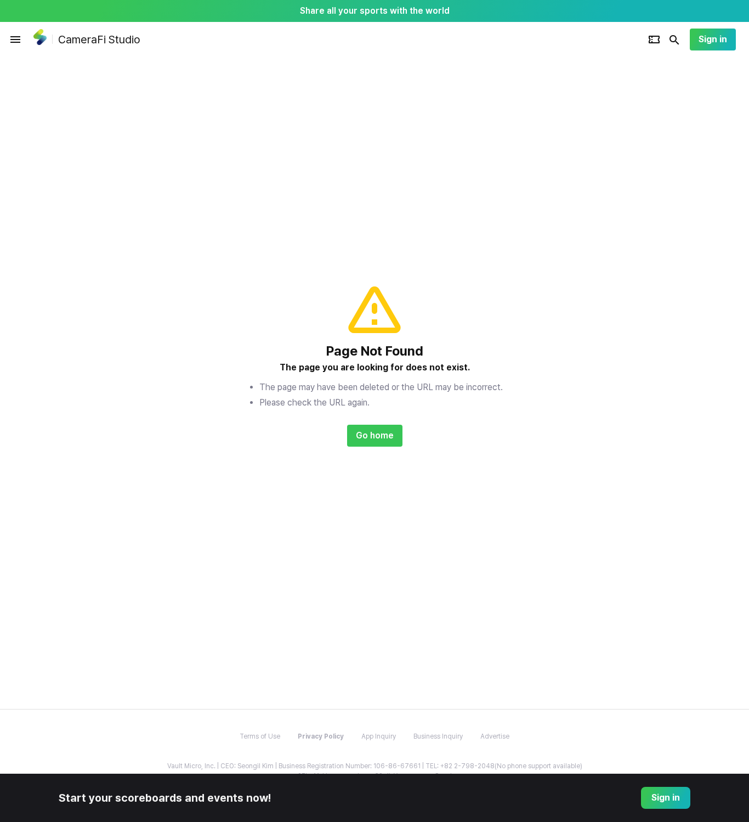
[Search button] (674, 39)
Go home (375, 435)
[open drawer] (15, 39)
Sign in (713, 39)
